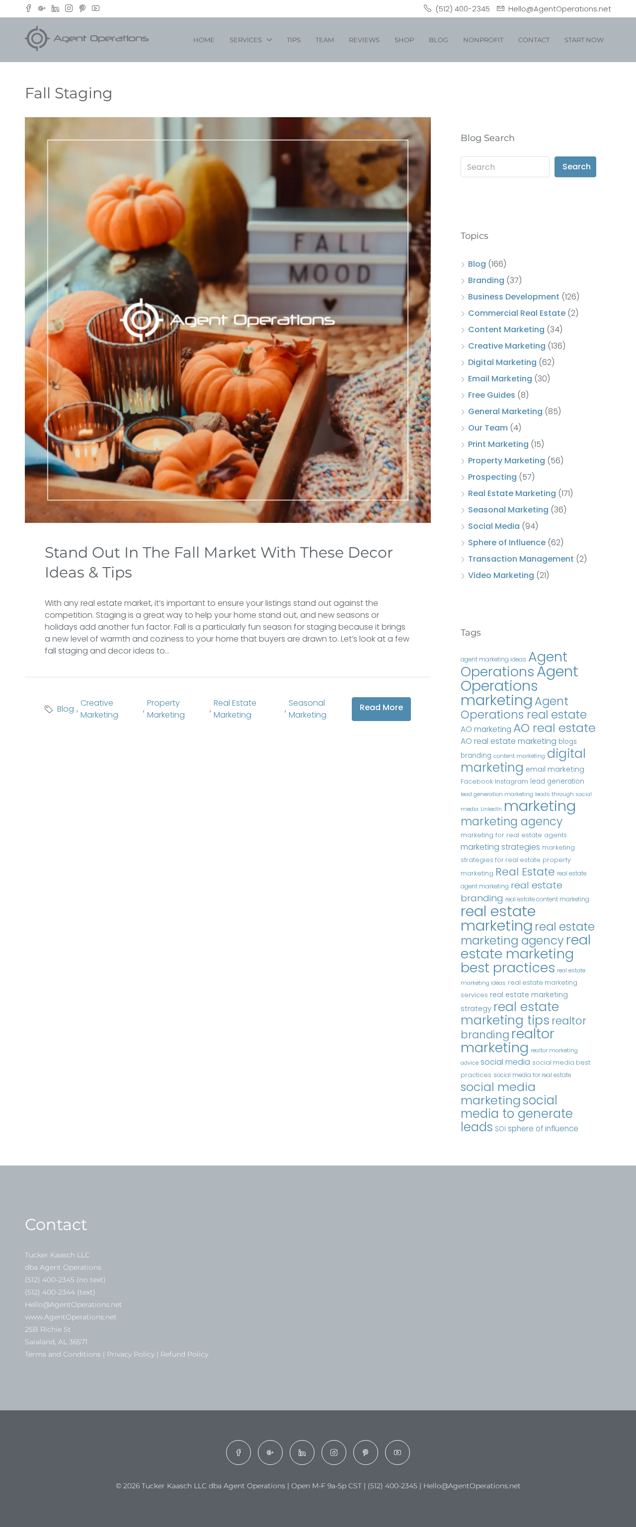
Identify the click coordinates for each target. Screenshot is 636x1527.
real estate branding (511, 891)
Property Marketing (166, 709)
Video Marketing (501, 575)
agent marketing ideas (493, 659)
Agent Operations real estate (524, 708)
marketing (540, 806)
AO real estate (554, 728)
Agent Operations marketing (519, 685)
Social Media (494, 526)
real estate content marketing (547, 899)
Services (246, 40)
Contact (534, 40)
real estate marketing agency (528, 933)
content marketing (519, 756)
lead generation (557, 781)
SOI (500, 1129)
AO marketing (486, 729)
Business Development (513, 296)
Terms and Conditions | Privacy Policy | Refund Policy (116, 1354)
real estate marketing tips (510, 1013)
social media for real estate (532, 1075)
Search (576, 166)
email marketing (555, 769)
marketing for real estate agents (514, 835)
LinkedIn (491, 809)
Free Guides (491, 395)
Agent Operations (514, 664)
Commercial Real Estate (516, 313)
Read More (381, 707)
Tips (294, 40)
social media (505, 1062)
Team (325, 40)
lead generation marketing (497, 794)
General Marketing (505, 411)
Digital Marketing (502, 362)
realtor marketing (508, 1040)
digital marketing (523, 760)
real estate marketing (498, 918)
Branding (486, 280)
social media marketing (498, 1093)
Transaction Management (521, 559)
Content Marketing (506, 329)
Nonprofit (483, 40)
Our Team (488, 428)
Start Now (584, 40)
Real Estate (525, 871)
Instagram (511, 781)
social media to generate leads (517, 1113)
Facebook (477, 781)
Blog (438, 40)
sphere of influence (543, 1128)
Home (204, 40)
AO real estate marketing (508, 741)
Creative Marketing (99, 709)
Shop (404, 40)
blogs (567, 741)
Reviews (364, 40)
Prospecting (492, 477)
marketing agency (511, 821)
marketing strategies (500, 847)
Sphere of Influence (507, 542)
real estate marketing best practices (526, 954)
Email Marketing (500, 378)
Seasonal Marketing (307, 709)
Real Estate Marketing (235, 709)
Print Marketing (498, 444)
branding (476, 755)
